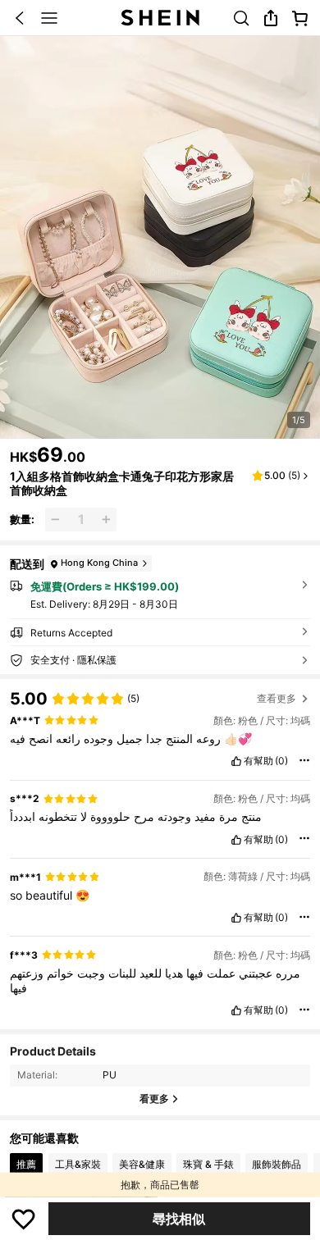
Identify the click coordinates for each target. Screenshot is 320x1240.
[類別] (49, 18)
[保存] (24, 1218)
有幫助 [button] (258, 761)
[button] (19, 18)
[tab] (26, 1164)
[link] (241, 18)
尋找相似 (179, 1218)
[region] (160, 694)
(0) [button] (281, 761)
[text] (159, 739)
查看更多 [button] (276, 698)
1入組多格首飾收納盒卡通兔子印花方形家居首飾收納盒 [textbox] (122, 483)
